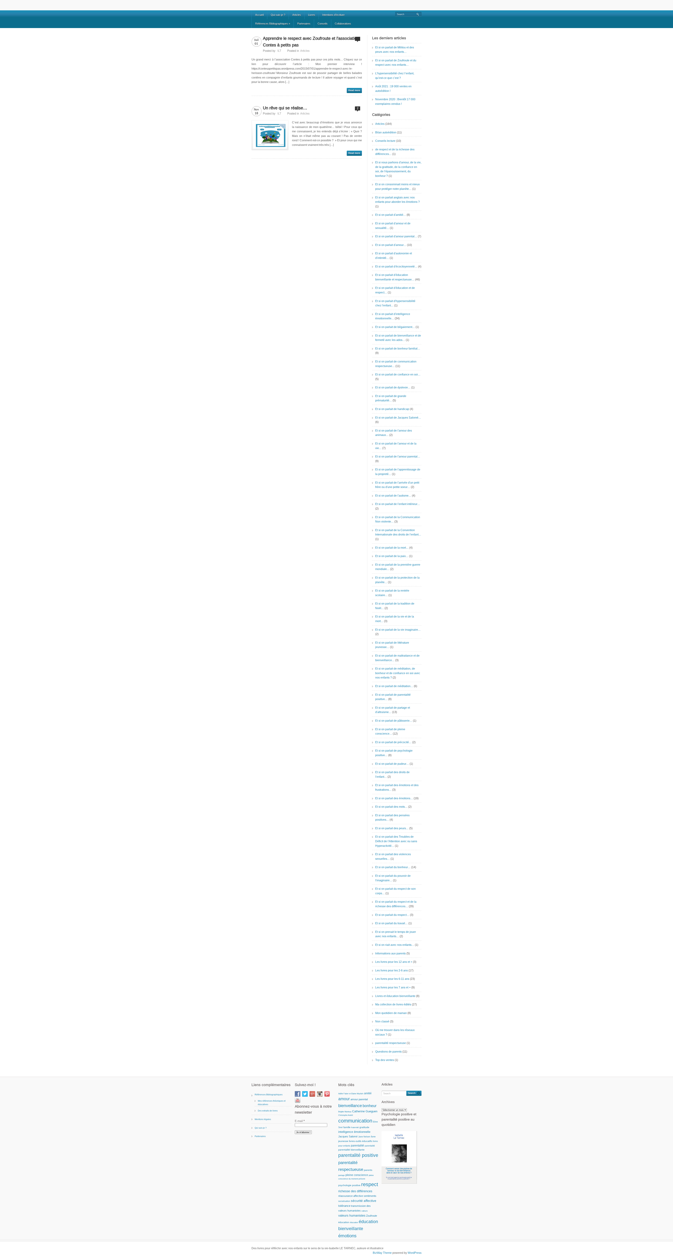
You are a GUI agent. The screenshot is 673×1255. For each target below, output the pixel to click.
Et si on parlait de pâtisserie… (393, 720)
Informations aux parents (390, 953)
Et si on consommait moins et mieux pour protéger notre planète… (397, 186)
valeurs (364, 1211)
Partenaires (303, 23)
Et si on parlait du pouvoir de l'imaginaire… (393, 878)
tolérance (344, 1205)
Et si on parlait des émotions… (394, 798)
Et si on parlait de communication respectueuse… (395, 364)
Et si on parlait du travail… (391, 923)
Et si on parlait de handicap (392, 409)
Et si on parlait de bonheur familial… (397, 348)
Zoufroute (371, 1215)
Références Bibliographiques (272, 23)
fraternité (355, 1127)
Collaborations (343, 23)
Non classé (382, 1021)
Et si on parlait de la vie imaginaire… (398, 629)
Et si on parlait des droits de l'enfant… (392, 774)
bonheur (369, 1106)
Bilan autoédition (385, 132)
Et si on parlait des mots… (391, 806)
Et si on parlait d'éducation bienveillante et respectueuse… (394, 277)
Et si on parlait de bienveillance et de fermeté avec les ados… (398, 338)
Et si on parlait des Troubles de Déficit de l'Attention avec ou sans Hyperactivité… (396, 841)
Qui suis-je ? (278, 14)
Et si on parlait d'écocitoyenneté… (396, 266)
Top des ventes (384, 1060)
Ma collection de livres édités (393, 1004)
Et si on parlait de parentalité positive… (393, 697)
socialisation (344, 1201)
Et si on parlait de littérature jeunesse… (392, 645)
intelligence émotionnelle (354, 1132)
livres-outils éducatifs (360, 1141)
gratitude (364, 1127)
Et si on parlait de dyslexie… (392, 387)
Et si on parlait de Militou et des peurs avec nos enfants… (394, 49)
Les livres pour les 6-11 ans (392, 978)
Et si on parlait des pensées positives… (392, 817)
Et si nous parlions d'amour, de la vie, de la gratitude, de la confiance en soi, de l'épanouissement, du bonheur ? (398, 169)
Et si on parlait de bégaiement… (395, 326)
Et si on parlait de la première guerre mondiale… (397, 567)
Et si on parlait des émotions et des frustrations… (397, 787)
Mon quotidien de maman (391, 1013)
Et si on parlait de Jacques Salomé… (398, 417)
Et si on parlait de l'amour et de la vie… (395, 446)
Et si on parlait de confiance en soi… (397, 374)
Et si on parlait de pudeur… (392, 763)
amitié (368, 1093)
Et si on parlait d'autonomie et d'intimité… (393, 255)
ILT (279, 50)
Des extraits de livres (268, 1111)
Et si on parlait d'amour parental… (396, 236)
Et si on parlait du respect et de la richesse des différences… (395, 904)
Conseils (323, 23)
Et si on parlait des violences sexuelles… (393, 856)
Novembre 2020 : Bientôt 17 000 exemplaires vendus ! (395, 101)
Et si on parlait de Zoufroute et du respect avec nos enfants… (395, 62)
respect (369, 1184)
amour (344, 1099)
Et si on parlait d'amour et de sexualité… (392, 225)
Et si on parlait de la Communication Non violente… (397, 519)
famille (347, 1127)
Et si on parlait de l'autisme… (393, 495)
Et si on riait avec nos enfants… (394, 944)
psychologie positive (349, 1185)
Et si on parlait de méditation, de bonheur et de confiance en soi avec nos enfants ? (397, 673)
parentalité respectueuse (390, 1043)
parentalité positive (358, 1155)
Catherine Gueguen (364, 1111)
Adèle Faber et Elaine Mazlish (350, 1094)
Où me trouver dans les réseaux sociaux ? (395, 1032)
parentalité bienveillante (351, 1149)
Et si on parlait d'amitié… (390, 214)
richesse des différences (355, 1191)
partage (341, 1175)
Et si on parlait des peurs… (392, 828)
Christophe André (345, 1115)
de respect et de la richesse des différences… (394, 151)
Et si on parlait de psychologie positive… (394, 753)
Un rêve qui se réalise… (285, 108)
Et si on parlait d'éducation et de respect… (395, 290)
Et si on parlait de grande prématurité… (390, 398)
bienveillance (350, 1105)
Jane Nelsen (364, 1136)
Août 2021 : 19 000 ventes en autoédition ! (393, 88)
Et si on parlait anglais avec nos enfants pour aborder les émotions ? (397, 199)
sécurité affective (363, 1201)
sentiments (370, 1195)
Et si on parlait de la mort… (392, 547)
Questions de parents (388, 1051)
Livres (311, 14)
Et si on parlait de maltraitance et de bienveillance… (397, 658)
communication (355, 1121)
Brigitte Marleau (344, 1112)
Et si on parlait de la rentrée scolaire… (392, 593)
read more (354, 90)
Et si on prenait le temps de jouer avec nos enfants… (395, 934)
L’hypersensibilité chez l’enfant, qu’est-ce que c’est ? (394, 75)
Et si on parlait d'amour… (390, 244)
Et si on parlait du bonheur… (392, 867)
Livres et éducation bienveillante (395, 996)
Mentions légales (263, 1119)
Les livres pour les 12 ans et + (393, 961)
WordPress (415, 1252)
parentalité (357, 1145)
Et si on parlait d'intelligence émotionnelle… (392, 316)
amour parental (359, 1099)
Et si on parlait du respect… (392, 914)
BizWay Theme (382, 1252)
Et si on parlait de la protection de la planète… (397, 580)
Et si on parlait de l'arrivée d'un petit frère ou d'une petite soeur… (397, 485)
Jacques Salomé (348, 1136)
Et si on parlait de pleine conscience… (390, 731)
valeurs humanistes (351, 1215)
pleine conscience (356, 1174)
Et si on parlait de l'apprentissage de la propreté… (397, 472)
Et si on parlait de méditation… (394, 686)
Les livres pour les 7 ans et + (393, 987)
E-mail (300, 1121)
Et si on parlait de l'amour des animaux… (393, 433)
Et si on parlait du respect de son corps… (395, 891)
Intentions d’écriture (333, 14)
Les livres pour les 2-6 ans (391, 970)
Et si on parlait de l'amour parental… (397, 456)
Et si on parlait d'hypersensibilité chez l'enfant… (395, 303)
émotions (347, 1235)
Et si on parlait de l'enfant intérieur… (397, 504)
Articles (296, 14)
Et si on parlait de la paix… (391, 556)
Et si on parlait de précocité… (393, 742)
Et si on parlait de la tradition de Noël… (394, 606)
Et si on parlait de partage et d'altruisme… (392, 710)
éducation (343, 1222)
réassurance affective (350, 1195)
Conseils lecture (385, 140)
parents (368, 1170)
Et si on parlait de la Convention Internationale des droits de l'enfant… (398, 532)
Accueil (259, 14)
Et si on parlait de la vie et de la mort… (394, 619)
